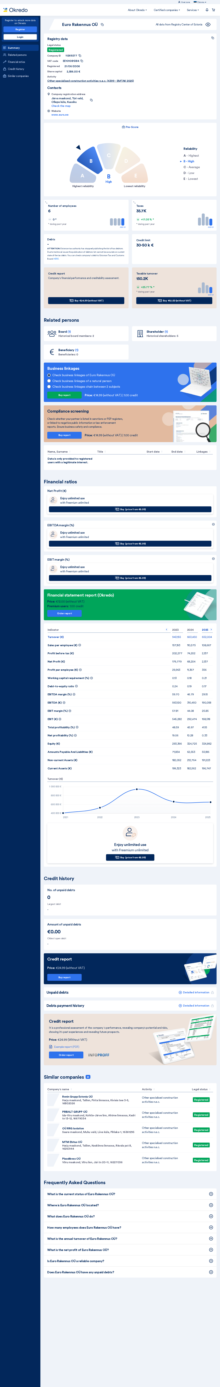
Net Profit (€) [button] (56, 661)
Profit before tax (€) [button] (61, 653)
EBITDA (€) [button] (76, 701)
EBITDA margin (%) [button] (81, 693)
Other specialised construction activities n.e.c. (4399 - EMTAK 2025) (90, 80)
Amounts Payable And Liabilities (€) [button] (70, 752)
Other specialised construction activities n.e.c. (160, 1099)
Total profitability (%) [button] (83, 726)
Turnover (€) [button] (56, 637)
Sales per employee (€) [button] (84, 644)
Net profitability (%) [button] (82, 734)
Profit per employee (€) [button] (84, 668)
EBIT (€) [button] (75, 718)
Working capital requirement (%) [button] (86, 677)
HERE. (56, 258)
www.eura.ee (59, 114)
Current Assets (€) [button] (60, 768)
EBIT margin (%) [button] (79, 709)
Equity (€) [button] (54, 743)
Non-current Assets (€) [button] (62, 760)
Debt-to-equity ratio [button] (80, 685)
